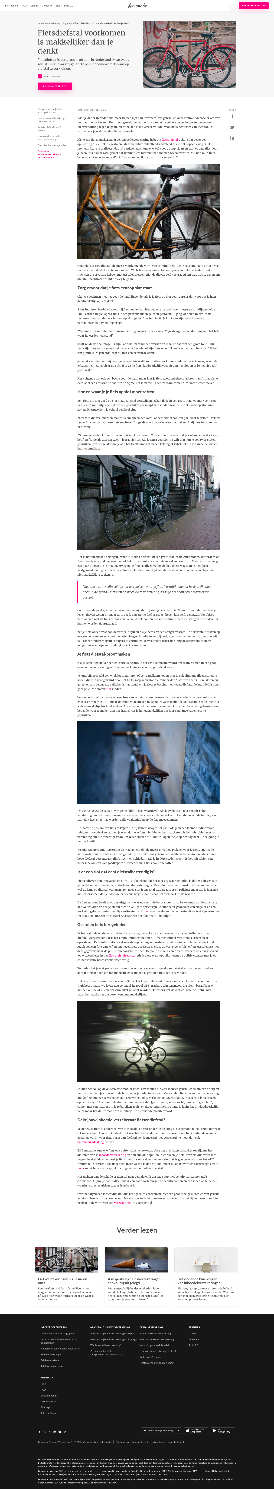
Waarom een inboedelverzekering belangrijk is (59, 1341)
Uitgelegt (67, 23)
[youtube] (59, 1433)
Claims (34, 5)
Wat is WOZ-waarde (151, 1356)
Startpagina (11, 5)
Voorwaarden (123, 1442)
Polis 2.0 (68, 5)
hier (108, 689)
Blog (43, 1383)
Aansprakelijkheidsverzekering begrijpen (112, 1333)
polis (80, 1168)
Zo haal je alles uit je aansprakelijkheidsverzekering (106, 1352)
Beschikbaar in (49, 1395)
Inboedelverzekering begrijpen (57, 1333)
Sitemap (45, 1407)
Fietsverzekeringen (51, 1354)
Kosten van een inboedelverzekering (60, 1348)
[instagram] (49, 1433)
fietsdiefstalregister (122, 955)
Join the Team (48, 1413)
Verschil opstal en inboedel (154, 1345)
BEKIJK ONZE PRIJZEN (55, 86)
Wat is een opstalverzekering (155, 1333)
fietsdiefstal (170, 139)
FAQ (24, 5)
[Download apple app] (196, 1430)
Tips (58, 5)
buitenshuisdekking (90, 1142)
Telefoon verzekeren (52, 1366)
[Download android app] (223, 1430)
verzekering (122, 1203)
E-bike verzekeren (50, 1360)
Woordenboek (49, 1401)
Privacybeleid (158, 1442)
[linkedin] (54, 1433)
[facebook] (39, 1433)
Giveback (47, 5)
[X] (44, 1433)
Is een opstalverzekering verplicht (158, 1350)
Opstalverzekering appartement (157, 1362)
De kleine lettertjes (140, 1442)
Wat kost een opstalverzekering (157, 1339)
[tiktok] (64, 1433)
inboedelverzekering (112, 1155)
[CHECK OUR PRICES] (254, 5)
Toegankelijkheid (175, 1442)
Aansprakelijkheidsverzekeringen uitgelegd (113, 1339)
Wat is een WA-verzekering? (105, 1345)
